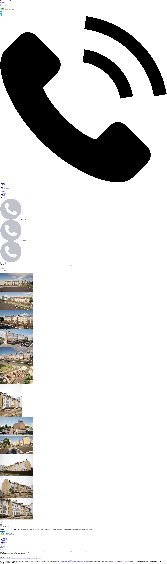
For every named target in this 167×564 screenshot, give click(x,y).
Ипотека (3, 183)
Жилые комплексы (5, 196)
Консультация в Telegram (4, 4)
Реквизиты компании (12, 558)
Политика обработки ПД (19, 558)
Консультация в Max (3, 5)
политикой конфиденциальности (119, 561)
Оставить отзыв (6, 558)
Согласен (2, 563)
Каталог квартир (4, 269)
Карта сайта (2, 558)
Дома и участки (4, 193)
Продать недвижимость (5, 188)
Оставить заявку (3, 528)
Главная (3, 268)
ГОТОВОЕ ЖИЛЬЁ (5, 192)
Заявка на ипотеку (3, 264)
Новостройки (4, 184)
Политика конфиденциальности (36, 558)
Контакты (3, 189)
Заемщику (3, 186)
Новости (3, 187)
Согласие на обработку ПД (27, 558)
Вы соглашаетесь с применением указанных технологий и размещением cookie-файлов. (73, 561)
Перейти (11, 0)
